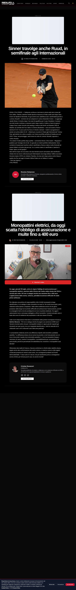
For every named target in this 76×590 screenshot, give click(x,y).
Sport (55, 3)
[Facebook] (25, 375)
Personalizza (61, 584)
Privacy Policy (16, 588)
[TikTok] (28, 375)
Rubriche (61, 3)
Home (13, 3)
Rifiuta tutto (51, 584)
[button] (38, 261)
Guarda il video (39, 282)
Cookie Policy (5, 588)
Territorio (20, 3)
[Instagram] (22, 375)
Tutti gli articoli (27, 378)
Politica (42, 3)
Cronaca (27, 3)
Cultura (49, 3)
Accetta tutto (70, 584)
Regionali (35, 3)
